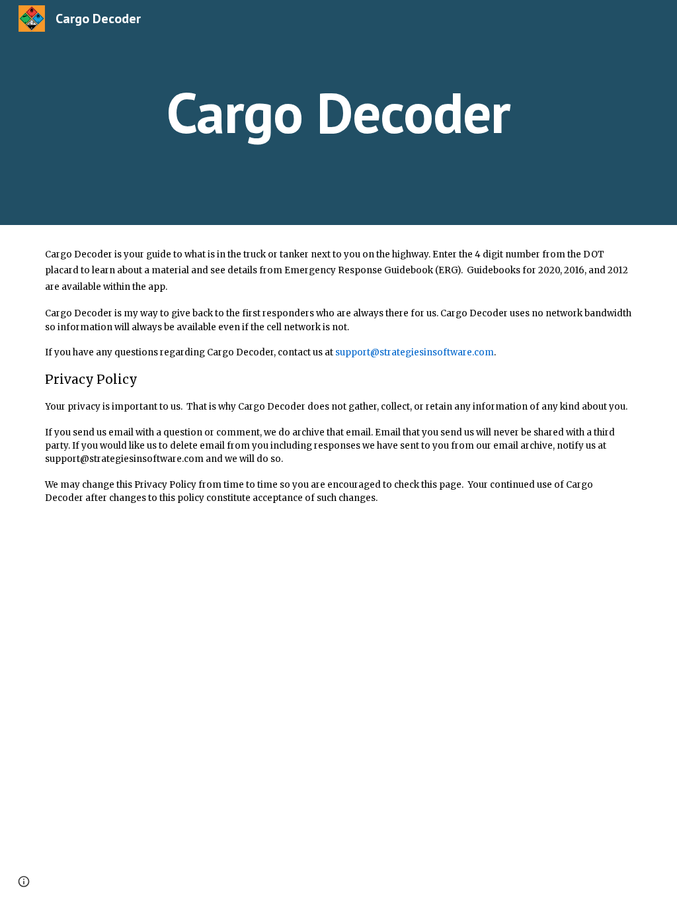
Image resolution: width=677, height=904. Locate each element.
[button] (24, 881)
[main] (338, 112)
